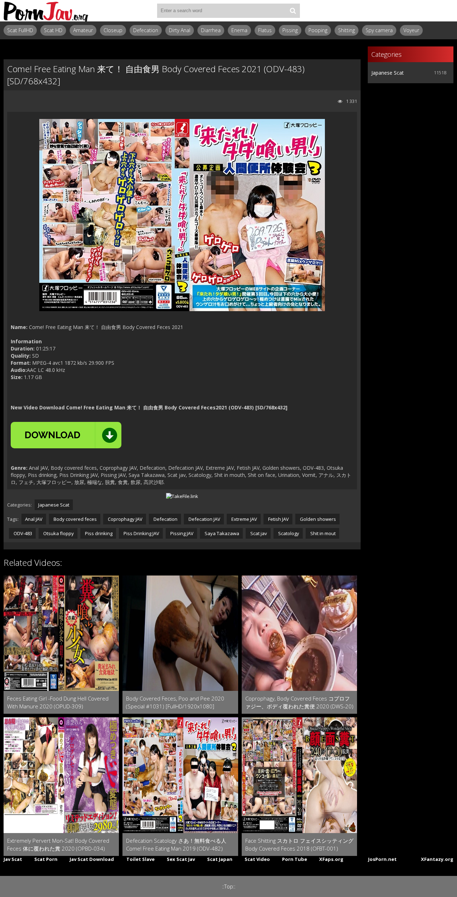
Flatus (265, 30)
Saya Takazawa (221, 533)
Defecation (145, 30)
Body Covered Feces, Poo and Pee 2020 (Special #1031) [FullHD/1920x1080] (175, 702)
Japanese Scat (53, 505)
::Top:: (228, 886)
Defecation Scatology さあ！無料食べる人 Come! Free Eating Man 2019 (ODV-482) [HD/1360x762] (176, 844)
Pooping (317, 30)
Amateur (83, 30)
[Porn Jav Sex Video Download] (46, 10)
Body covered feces (74, 519)
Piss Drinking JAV (140, 533)
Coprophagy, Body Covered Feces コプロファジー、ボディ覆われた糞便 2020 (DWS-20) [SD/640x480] (299, 702)
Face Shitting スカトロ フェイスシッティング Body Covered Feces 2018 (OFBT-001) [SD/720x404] (299, 844)
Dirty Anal (179, 30)
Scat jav (258, 533)
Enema (239, 30)
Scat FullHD (20, 30)
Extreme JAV (243, 519)
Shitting (346, 30)
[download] (66, 435)
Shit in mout (322, 533)
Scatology (288, 533)
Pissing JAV (181, 533)
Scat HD (53, 30)
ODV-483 (22, 533)
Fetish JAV (278, 519)
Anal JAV (33, 519)
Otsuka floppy (58, 533)
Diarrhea (211, 30)
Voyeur (411, 30)
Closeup (113, 30)
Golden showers (317, 519)
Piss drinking (98, 533)
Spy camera (379, 30)
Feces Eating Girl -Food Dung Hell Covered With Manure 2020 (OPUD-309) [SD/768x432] (58, 702)
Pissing (290, 30)
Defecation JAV (203, 519)
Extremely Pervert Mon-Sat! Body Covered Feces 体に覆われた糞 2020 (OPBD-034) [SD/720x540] (58, 844)
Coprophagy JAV (124, 519)
